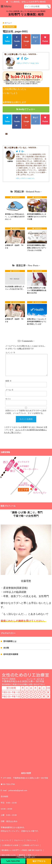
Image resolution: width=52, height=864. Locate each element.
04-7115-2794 (14, 861)
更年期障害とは (9, 641)
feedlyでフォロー (27, 109)
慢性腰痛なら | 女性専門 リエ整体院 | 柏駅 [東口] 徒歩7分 (21, 850)
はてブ (36, 39)
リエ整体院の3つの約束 (9, 845)
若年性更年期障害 (10, 654)
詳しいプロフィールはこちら (28, 63)
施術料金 (22, 855)
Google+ (26, 43)
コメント (10, 353)
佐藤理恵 (10, 68)
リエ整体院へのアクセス (30, 845)
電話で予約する (38, 861)
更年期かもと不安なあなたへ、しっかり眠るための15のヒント (15, 216)
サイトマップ (6, 840)
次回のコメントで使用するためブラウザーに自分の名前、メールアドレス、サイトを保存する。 (25, 411)
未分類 (6, 648)
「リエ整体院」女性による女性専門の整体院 (27, 2)
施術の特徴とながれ (8, 855)
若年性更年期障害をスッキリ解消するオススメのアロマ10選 (36, 216)
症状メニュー (32, 855)
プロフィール (31, 840)
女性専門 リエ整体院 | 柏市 (26, 14)
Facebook (16, 43)
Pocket (45, 41)
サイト (8, 399)
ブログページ (18, 840)
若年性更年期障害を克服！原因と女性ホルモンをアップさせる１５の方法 (36, 247)
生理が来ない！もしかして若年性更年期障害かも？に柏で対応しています (36, 321)
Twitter (7, 41)
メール (9, 390)
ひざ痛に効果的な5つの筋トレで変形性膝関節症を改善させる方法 (36, 290)
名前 (8, 381)
